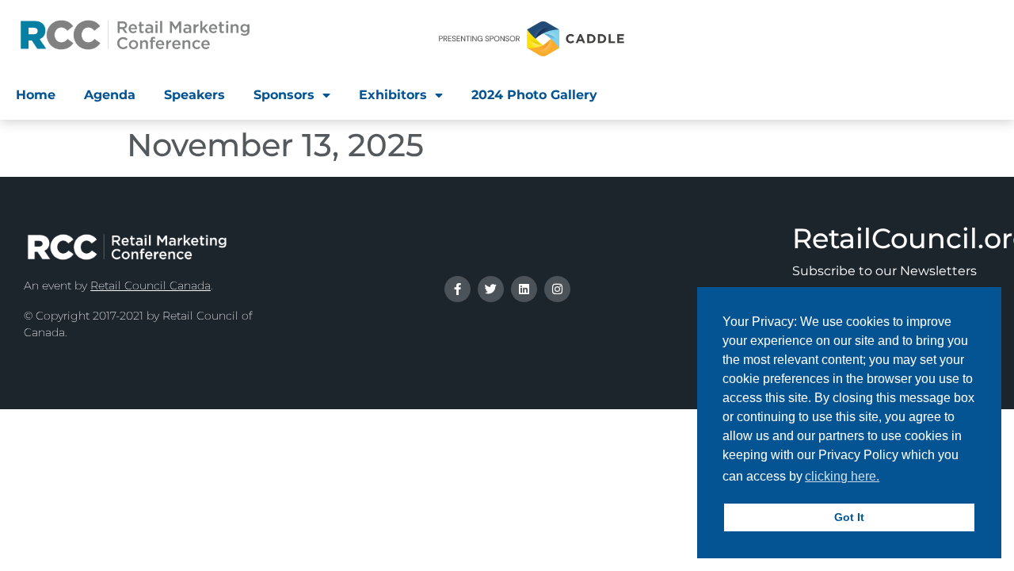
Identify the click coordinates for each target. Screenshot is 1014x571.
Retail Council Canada (150, 285)
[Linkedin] (524, 289)
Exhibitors (393, 94)
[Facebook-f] (457, 289)
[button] (887, 478)
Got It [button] (849, 517)
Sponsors (284, 94)
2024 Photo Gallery (534, 94)
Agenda (109, 94)
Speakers (194, 94)
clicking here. (842, 476)
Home (35, 94)
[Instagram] (557, 289)
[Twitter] (491, 289)
